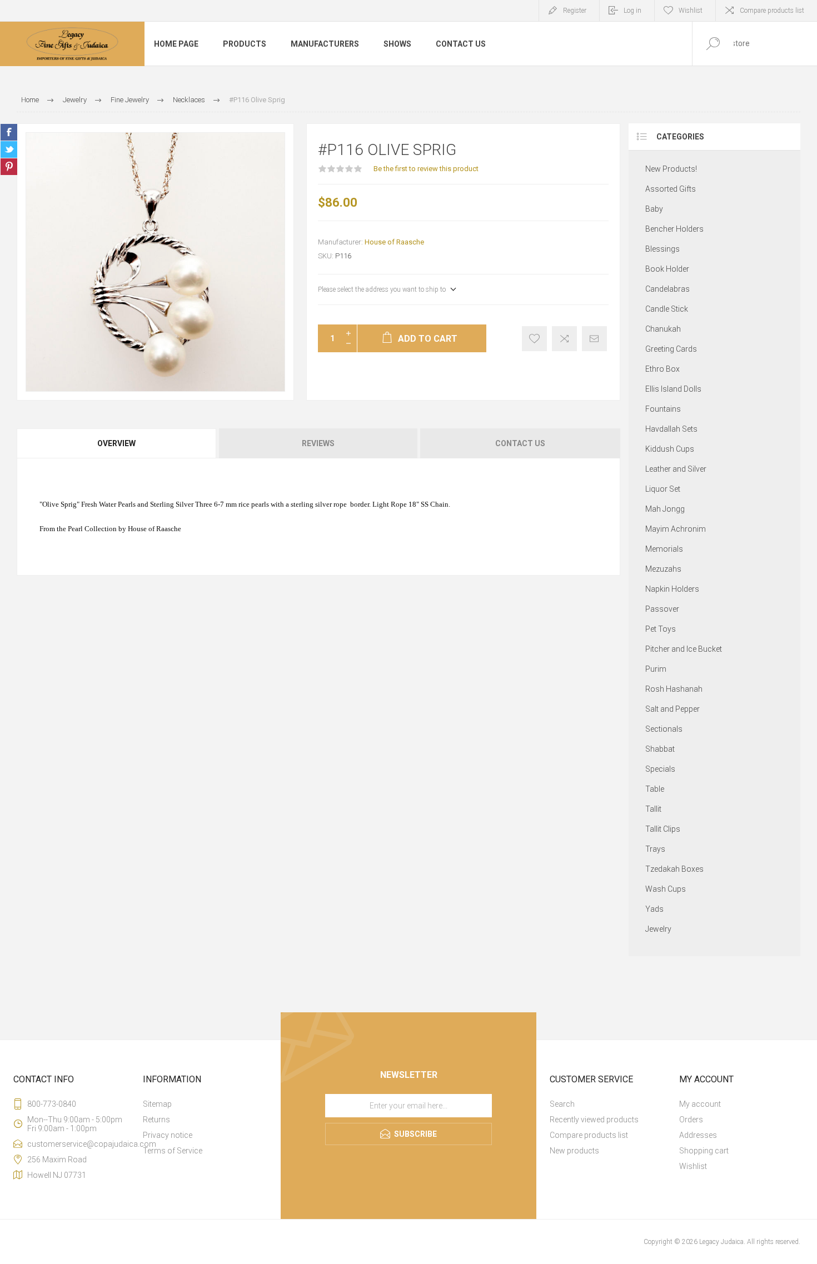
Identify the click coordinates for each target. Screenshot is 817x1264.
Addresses (698, 1135)
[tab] (117, 443)
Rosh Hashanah (674, 689)
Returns (156, 1119)
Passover (662, 608)
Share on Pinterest (9, 166)
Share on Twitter (9, 149)
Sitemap (157, 1104)
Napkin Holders (672, 588)
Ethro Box (662, 368)
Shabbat (660, 749)
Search (562, 1104)
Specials (660, 769)
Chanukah (663, 328)
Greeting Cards (671, 348)
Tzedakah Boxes (674, 869)
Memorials (664, 548)
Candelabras (667, 288)
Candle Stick (666, 308)
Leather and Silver (675, 468)
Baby (654, 208)
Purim (655, 669)
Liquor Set (662, 488)
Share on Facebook (9, 132)
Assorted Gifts (670, 188)
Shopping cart (704, 1150)
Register (574, 10)
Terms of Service (172, 1150)
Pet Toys (660, 628)
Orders (691, 1119)
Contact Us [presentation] (520, 443)
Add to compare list (564, 338)
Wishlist (693, 1166)
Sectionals (664, 729)
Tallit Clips (662, 829)
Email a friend (594, 338)
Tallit (653, 809)
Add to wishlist (534, 338)
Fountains (663, 408)
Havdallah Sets (671, 428)
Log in (632, 10)
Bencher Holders (674, 228)
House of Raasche (394, 242)
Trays (655, 849)
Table (654, 789)
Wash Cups (665, 889)
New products (574, 1150)
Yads (654, 909)
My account (700, 1104)
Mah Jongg (665, 508)
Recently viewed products (594, 1119)
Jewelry (658, 929)
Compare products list (772, 10)
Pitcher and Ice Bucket (683, 649)
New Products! (671, 168)
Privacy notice (167, 1135)
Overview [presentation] (116, 443)
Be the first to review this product (426, 168)
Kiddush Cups (669, 448)
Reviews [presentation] (318, 443)
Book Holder (667, 268)
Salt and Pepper (672, 709)
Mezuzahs (663, 568)
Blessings (662, 248)
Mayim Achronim (675, 528)
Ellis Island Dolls (673, 388)
